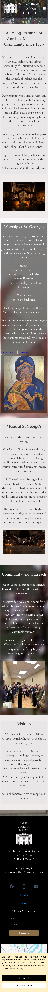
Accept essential (24, 985)
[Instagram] (24, 886)
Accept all (24, 978)
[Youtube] (36, 886)
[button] (44, 8)
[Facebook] (12, 886)
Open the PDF (9, 352)
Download (23, 352)
